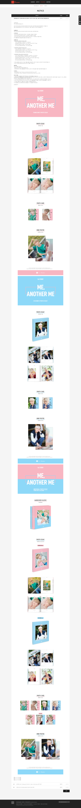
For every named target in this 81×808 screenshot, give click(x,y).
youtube (80, 21)
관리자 (61, 18)
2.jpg (15, 778)
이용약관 (23, 802)
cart (80, 24)
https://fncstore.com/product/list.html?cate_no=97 (28, 72)
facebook (80, 19)
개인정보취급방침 (18, 802)
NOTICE (41, 5)
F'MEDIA (45, 5)
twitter (80, 17)
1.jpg (15, 777)
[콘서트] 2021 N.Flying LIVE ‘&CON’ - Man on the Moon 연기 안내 (28, 784)
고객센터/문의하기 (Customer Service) (31, 802)
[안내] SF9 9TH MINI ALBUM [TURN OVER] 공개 (25, 787)
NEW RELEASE (36, 5)
